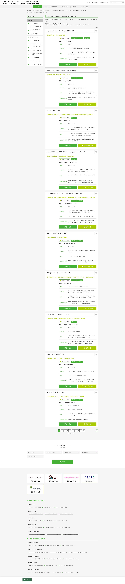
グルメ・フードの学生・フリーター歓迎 (58, 552)
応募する (88, 64)
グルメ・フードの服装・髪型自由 (54, 572)
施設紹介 (75, 6)
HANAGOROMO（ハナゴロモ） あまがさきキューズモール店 (64, 193)
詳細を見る (68, 64)
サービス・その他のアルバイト (66, 514)
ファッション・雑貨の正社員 (35, 507)
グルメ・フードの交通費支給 (51, 565)
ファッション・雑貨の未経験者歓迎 (36, 545)
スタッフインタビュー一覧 (50, 6)
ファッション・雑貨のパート (35, 520)
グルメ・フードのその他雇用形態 (54, 534)
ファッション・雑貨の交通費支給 (36, 565)
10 (84, 430)
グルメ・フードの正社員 (48, 507)
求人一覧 (38, 6)
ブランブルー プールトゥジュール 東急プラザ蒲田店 (62, 70)
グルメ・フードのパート (48, 520)
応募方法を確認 (88, 145)
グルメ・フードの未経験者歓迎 (52, 545)
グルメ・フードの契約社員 (49, 527)
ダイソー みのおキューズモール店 (56, 233)
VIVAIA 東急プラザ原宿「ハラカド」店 (58, 314)
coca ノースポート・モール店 (55, 392)
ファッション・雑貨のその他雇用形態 (37, 534)
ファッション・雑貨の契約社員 (35, 527)
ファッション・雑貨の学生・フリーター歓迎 (38, 552)
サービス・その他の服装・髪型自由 (70, 572)
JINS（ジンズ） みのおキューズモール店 (58, 273)
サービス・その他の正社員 (61, 507)
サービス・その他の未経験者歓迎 (68, 545)
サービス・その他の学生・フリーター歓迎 (78, 552)
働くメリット (65, 6)
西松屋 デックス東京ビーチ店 (55, 354)
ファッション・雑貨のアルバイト (36, 514)
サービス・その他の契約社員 (64, 527)
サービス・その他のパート (61, 520)
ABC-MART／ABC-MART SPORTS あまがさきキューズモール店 (66, 152)
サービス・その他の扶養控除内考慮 (70, 558)
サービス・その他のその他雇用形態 (70, 534)
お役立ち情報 (84, 6)
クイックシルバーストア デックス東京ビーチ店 (60, 31)
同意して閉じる (27, 579)
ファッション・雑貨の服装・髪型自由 (37, 572)
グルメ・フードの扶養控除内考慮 (54, 558)
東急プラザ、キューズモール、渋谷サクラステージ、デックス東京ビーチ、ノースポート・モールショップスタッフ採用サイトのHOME (55, 10)
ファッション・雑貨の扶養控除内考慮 (37, 558)
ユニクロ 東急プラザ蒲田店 (55, 110)
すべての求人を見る (93, 2)
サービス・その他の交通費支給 (66, 565)
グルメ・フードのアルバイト (51, 514)
